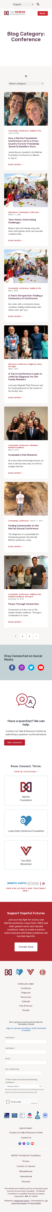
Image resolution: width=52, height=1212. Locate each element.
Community (13, 131)
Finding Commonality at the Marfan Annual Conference (23, 527)
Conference (24, 131)
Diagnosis (32, 364)
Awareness (13, 212)
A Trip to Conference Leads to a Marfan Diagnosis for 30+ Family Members (25, 377)
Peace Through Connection (23, 604)
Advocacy (12, 364)
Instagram (22, 667)
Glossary (26, 1181)
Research (29, 597)
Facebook (12, 667)
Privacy (26, 1161)
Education (34, 445)
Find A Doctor (25, 1006)
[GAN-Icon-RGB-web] (42, 976)
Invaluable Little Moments (22, 455)
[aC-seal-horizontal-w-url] (37, 1119)
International (26, 1176)
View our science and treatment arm (26, 889)
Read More (14, 164)
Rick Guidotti (36, 1203)
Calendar (26, 1001)
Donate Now (26, 946)
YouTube (41, 667)
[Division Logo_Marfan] (8, 974)
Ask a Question (14, 742)
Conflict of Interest (26, 1166)
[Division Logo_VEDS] (30, 974)
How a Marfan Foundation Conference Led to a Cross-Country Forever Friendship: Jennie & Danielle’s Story (23, 142)
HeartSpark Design (21, 1201)
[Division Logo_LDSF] (19, 975)
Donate (26, 1010)
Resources (26, 997)
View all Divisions (25, 771)
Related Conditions (16, 448)
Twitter (31, 667)
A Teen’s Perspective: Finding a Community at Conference (25, 297)
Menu (43, 13)
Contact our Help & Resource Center (26, 1132)
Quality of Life (35, 131)
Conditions (26, 988)
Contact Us (26, 1137)
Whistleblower (26, 1171)
